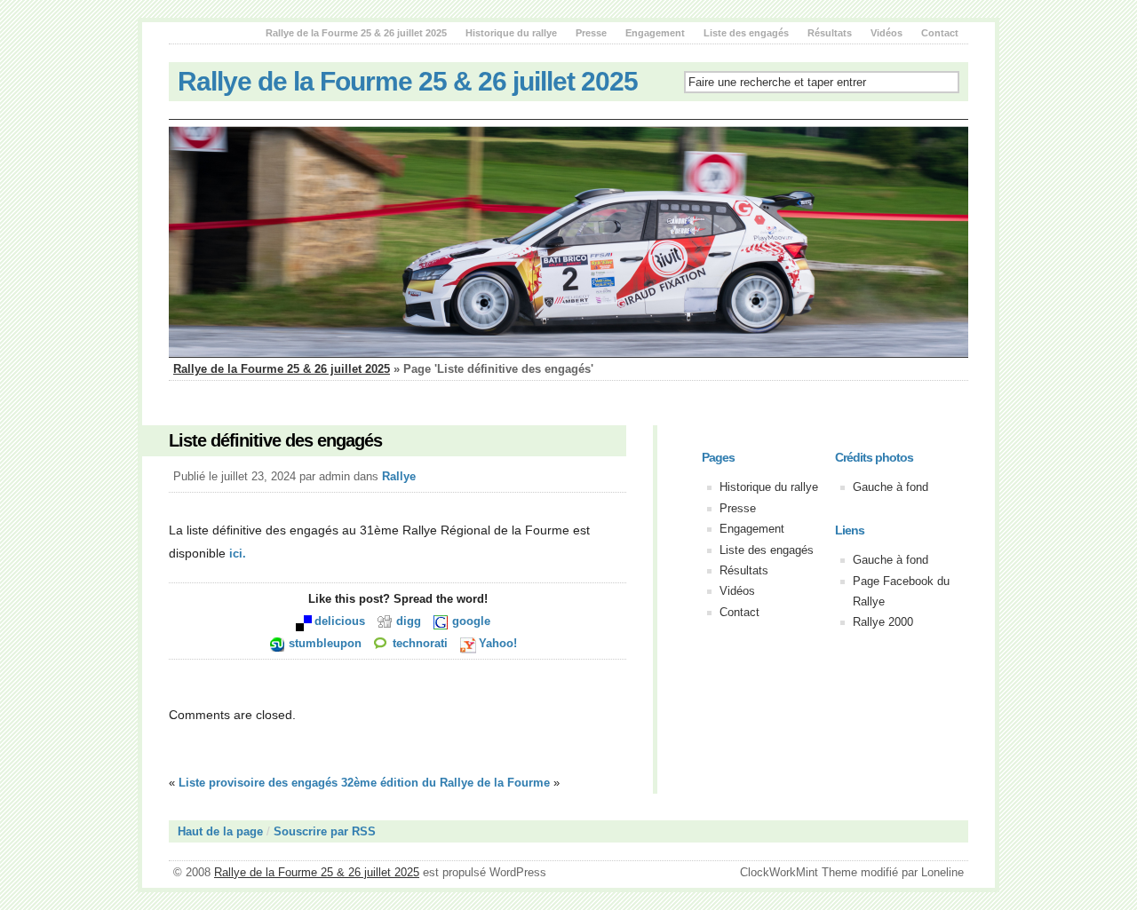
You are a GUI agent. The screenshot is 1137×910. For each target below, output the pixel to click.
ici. (237, 553)
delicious (339, 621)
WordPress (517, 872)
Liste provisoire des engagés (258, 782)
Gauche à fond (890, 487)
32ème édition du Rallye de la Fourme (445, 782)
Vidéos (886, 33)
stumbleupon (325, 643)
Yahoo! (498, 643)
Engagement (655, 33)
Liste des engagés (746, 33)
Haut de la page (220, 831)
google (471, 621)
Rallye (399, 476)
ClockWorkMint (779, 872)
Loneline (942, 872)
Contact (939, 33)
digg (408, 621)
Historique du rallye (511, 33)
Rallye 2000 (883, 622)
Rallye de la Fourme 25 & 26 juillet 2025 (356, 33)
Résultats (829, 33)
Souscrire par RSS (325, 831)
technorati (420, 643)
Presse (591, 33)
